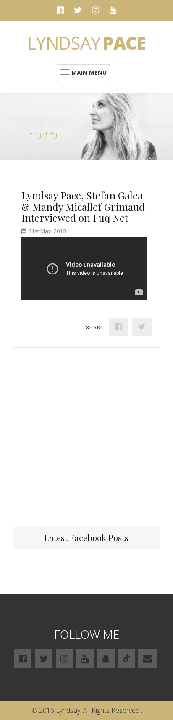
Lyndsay (86, 43)
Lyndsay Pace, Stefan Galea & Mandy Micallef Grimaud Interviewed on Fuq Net (83, 206)
